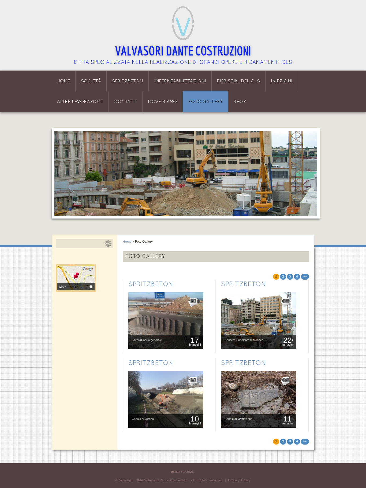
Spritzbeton (127, 81)
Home (63, 81)
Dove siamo (162, 102)
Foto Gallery (205, 102)
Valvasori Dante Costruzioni (183, 50)
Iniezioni (281, 81)
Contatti (125, 102)
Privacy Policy (239, 480)
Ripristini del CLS (238, 81)
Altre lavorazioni (80, 102)
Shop (239, 102)
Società (91, 81)
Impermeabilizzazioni (180, 81)
